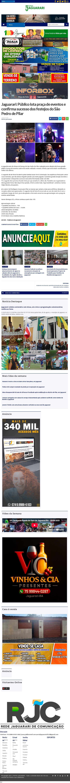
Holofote (5, 748)
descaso (4, 742)
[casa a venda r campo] (35, 72)
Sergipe (15, 764)
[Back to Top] (68, 776)
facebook (65, 293)
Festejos (25, 752)
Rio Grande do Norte (15, 760)
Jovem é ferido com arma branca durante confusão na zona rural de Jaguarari (26, 405)
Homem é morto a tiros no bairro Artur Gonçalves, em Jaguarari (21, 381)
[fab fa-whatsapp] (68, 1)
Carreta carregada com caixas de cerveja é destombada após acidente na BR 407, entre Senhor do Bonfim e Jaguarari (32, 398)
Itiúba (4, 750)
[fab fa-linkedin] (60, 776)
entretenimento (25, 745)
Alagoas (15, 740)
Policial (25, 757)
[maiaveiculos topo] (35, 46)
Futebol (25, 754)
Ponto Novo (4, 761)
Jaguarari (5, 266)
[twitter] (58, 1)
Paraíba (15, 749)
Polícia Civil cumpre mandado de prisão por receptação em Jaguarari (23, 387)
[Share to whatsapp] (67, 118)
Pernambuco (15, 752)
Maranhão (15, 745)
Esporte (25, 749)
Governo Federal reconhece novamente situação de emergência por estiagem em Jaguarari (34, 272)
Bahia (14, 742)
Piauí (14, 756)
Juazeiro (4, 753)
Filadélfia (4, 745)
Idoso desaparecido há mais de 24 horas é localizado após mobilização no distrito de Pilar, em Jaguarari (34, 392)
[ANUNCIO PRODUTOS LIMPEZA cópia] (35, 62)
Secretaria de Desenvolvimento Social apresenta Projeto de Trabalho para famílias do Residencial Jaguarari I (57, 272)
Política (4, 758)
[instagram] (60, 1)
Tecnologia (4, 771)
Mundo (4, 756)
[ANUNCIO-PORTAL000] (35, 246)
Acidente (5, 740)
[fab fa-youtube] (63, 776)
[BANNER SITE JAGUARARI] (35, 37)
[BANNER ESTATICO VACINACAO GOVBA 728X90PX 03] (34, 22)
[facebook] (55, 1)
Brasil (24, 742)
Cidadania (49, 266)
